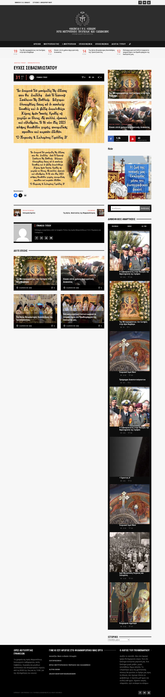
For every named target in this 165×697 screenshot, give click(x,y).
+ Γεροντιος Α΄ (125, 477)
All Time (144, 226)
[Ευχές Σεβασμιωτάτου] (59, 114)
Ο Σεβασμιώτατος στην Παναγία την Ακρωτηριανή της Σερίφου (134, 272)
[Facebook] (140, 2)
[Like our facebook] (111, 139)
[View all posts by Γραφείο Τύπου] (31, 77)
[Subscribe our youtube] (133, 139)
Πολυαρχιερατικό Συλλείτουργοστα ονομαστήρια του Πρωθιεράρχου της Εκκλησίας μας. (136, 52)
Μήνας (130, 226)
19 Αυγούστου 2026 (25, 288)
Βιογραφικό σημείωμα (128, 623)
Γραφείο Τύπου (41, 77)
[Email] (51, 238)
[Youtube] (149, 2)
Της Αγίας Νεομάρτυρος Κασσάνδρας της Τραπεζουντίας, (102, 51)
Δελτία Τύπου (20, 63)
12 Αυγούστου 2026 (72, 326)
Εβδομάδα (115, 226)
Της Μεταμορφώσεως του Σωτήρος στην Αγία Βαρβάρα (32, 51)
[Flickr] (144, 2)
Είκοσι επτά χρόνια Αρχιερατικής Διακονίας (66, 51)
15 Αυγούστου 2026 (72, 288)
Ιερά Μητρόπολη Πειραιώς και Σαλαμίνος (131, 574)
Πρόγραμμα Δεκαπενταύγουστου (132, 379)
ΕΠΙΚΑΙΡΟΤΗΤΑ (34, 63)
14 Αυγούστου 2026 (25, 326)
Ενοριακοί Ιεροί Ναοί (127, 372)
